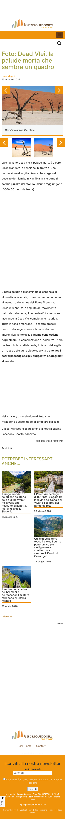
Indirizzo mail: (32, 769)
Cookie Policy (25, 810)
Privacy (2, 803)
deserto (7, 616)
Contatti (41, 746)
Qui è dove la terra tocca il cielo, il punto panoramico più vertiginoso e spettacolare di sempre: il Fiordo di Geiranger (47, 547)
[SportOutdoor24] (32, 24)
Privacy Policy (9, 810)
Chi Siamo (25, 746)
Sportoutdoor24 (25, 434)
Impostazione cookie (33, 753)
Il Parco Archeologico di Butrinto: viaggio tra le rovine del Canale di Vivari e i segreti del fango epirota (48, 500)
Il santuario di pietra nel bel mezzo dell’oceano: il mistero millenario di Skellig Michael (15, 595)
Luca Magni (8, 76)
